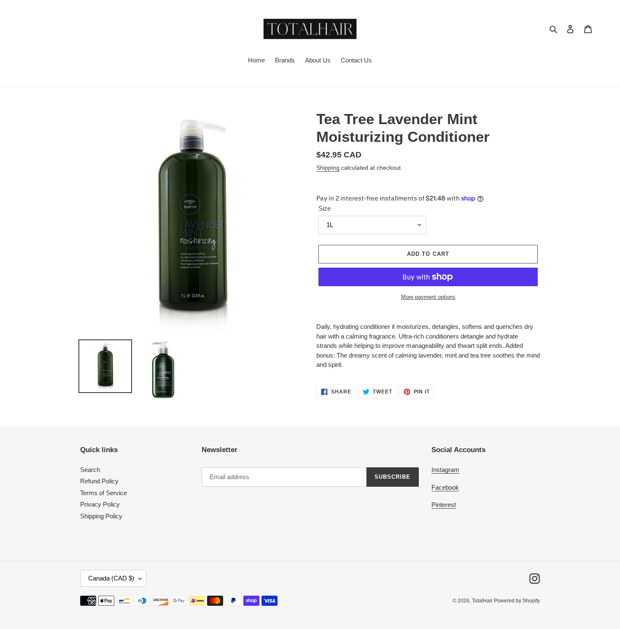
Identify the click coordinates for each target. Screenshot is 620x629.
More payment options (428, 297)
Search (90, 469)
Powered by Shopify (517, 601)
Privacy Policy (100, 504)
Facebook (445, 487)
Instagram (445, 469)
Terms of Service (103, 492)
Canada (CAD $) (111, 578)
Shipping (328, 167)
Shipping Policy (101, 516)
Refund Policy (99, 481)
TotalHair (483, 601)
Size (324, 208)
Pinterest (443, 504)
